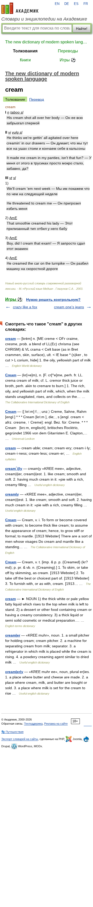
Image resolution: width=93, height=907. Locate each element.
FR (85, 4)
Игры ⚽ (68, 60)
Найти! (81, 28)
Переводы (68, 51)
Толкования (25, 51)
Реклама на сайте (56, 723)
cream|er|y (14, 672)
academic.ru (19, 8)
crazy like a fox (25, 307)
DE (66, 4)
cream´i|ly (13, 468)
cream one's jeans (69, 307)
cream (10, 338)
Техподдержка (33, 723)
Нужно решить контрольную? (53, 299)
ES (76, 4)
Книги (25, 60)
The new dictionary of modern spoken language (46, 42)
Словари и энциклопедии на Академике (44, 19)
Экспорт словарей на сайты (19, 739)
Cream (10, 375)
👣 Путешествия (12, 731)
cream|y (12, 494)
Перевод (36, 99)
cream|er (12, 635)
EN (57, 4)
